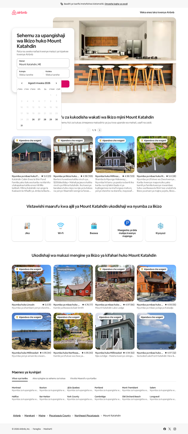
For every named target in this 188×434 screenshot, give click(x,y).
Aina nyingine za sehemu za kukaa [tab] (49, 378)
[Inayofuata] (99, 130)
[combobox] (43, 64)
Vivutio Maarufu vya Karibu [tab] (83, 378)
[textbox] (30, 75)
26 (33, 119)
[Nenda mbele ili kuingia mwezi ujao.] (56, 83)
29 (50, 119)
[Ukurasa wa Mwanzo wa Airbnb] (19, 12)
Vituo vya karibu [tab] (20, 378)
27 (39, 119)
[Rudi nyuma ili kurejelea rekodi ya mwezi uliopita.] (22, 83)
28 (45, 119)
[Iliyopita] (88, 130)
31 (22, 125)
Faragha (37, 429)
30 (56, 119)
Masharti (48, 429)
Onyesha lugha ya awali (116, 4)
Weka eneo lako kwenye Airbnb (157, 12)
